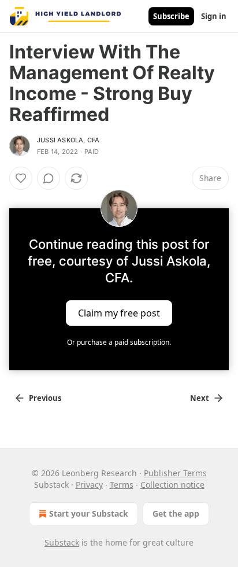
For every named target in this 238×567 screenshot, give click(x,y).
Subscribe (171, 16)
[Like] (20, 178)
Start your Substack (88, 513)
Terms (121, 484)
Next (199, 398)
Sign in (213, 16)
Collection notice (172, 484)
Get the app (176, 513)
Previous (45, 398)
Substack (61, 542)
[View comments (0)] (48, 178)
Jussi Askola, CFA (68, 140)
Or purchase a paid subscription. (119, 342)
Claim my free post (119, 313)
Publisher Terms (175, 472)
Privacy (89, 484)
